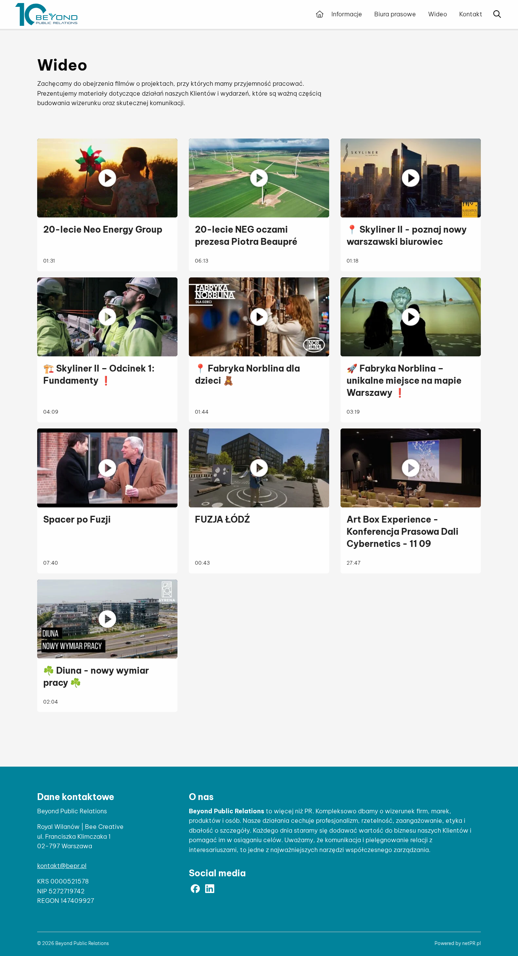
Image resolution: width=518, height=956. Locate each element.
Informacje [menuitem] (346, 14)
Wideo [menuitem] (437, 14)
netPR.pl (471, 943)
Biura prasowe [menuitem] (395, 14)
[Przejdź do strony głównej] (319, 14)
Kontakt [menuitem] (470, 14)
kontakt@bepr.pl (61, 865)
